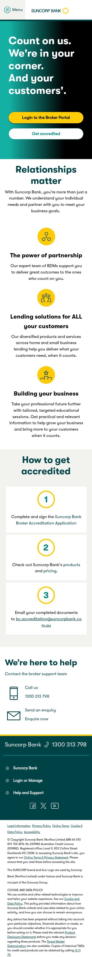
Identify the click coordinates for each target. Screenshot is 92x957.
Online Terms (60, 826)
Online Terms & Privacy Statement (46, 857)
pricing (49, 571)
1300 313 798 (37, 696)
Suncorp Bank (23, 744)
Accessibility (32, 832)
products (71, 564)
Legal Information (19, 826)
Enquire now (36, 719)
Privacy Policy (41, 826)
